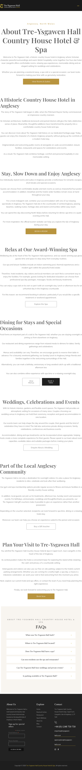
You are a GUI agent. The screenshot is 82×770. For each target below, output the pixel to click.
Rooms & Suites (41, 712)
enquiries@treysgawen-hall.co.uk (62, 733)
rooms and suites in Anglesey (31, 180)
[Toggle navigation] (78, 5)
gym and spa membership (15, 487)
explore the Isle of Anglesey (67, 222)
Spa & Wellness (41, 718)
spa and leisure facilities (16, 265)
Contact (39, 726)
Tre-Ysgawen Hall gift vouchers (16, 502)
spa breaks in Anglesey (12, 204)
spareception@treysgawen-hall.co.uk (63, 742)
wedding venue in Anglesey (13, 414)
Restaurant (40, 715)
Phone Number (13, 741)
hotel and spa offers (30, 581)
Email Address (13, 733)
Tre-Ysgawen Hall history (37, 133)
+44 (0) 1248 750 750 (65, 726)
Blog (37, 724)
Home (38, 709)
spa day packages (28, 280)
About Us (39, 721)
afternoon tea (41, 367)
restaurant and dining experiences (20, 343)
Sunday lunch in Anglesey (54, 355)
